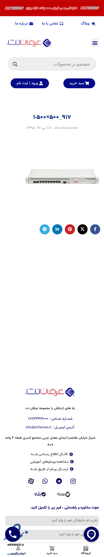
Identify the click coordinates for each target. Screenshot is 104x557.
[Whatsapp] (45, 481)
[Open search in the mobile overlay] (52, 64)
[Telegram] (59, 481)
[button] (95, 43)
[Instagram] (73, 481)
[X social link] (82, 229)
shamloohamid (66, 128)
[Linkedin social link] (57, 229)
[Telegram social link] (45, 229)
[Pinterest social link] (70, 229)
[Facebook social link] (95, 229)
